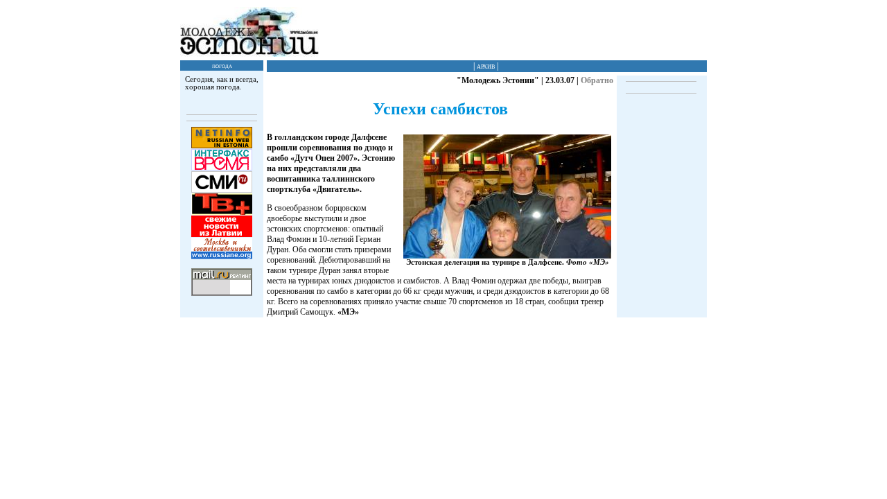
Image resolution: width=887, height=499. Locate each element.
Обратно (597, 80)
